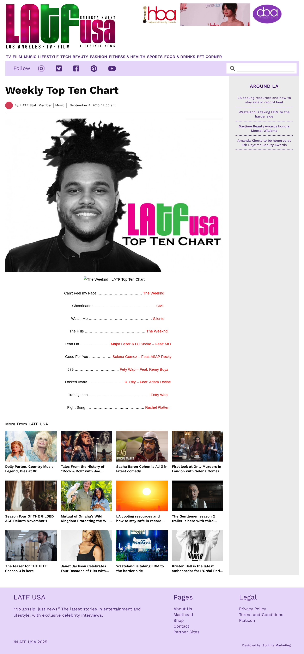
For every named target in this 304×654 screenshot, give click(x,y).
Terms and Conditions (261, 614)
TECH (65, 57)
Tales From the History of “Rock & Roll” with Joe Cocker (82, 468)
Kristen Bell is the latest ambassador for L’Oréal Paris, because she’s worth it (197, 568)
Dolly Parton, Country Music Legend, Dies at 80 (29, 468)
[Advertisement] (215, 38)
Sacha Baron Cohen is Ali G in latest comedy (142, 468)
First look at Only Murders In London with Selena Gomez (196, 468)
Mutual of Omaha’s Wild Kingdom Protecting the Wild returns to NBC (86, 518)
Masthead (183, 614)
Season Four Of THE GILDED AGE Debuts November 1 (29, 518)
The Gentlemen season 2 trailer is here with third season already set (193, 518)
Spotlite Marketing (276, 645)
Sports (155, 57)
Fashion (98, 57)
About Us (183, 608)
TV (8, 57)
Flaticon (247, 620)
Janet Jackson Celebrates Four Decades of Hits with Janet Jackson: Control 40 (84, 568)
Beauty (80, 57)
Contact (181, 626)
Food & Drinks (179, 57)
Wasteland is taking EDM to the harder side (140, 568)
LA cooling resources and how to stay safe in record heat (139, 518)
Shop (179, 620)
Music (30, 57)
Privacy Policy (252, 608)
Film (17, 57)
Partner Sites (187, 631)
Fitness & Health (127, 57)
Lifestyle (48, 57)
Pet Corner (209, 57)
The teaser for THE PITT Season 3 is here (26, 568)
